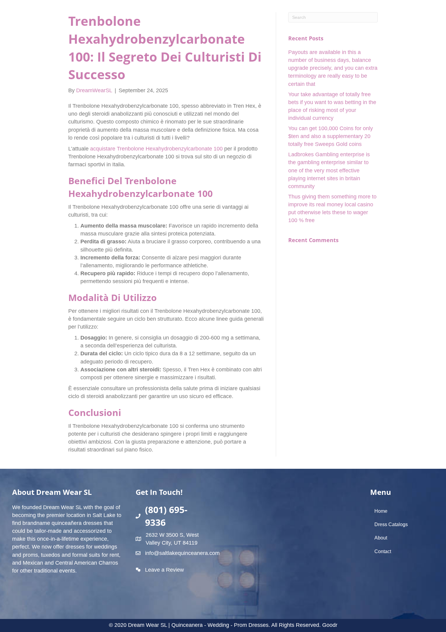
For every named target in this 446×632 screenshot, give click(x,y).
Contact (382, 551)
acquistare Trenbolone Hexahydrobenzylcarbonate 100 (156, 149)
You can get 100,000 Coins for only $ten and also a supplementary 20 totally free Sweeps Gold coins (330, 136)
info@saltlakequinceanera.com (182, 553)
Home (380, 511)
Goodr (329, 625)
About (380, 537)
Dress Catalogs (391, 524)
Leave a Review (164, 570)
